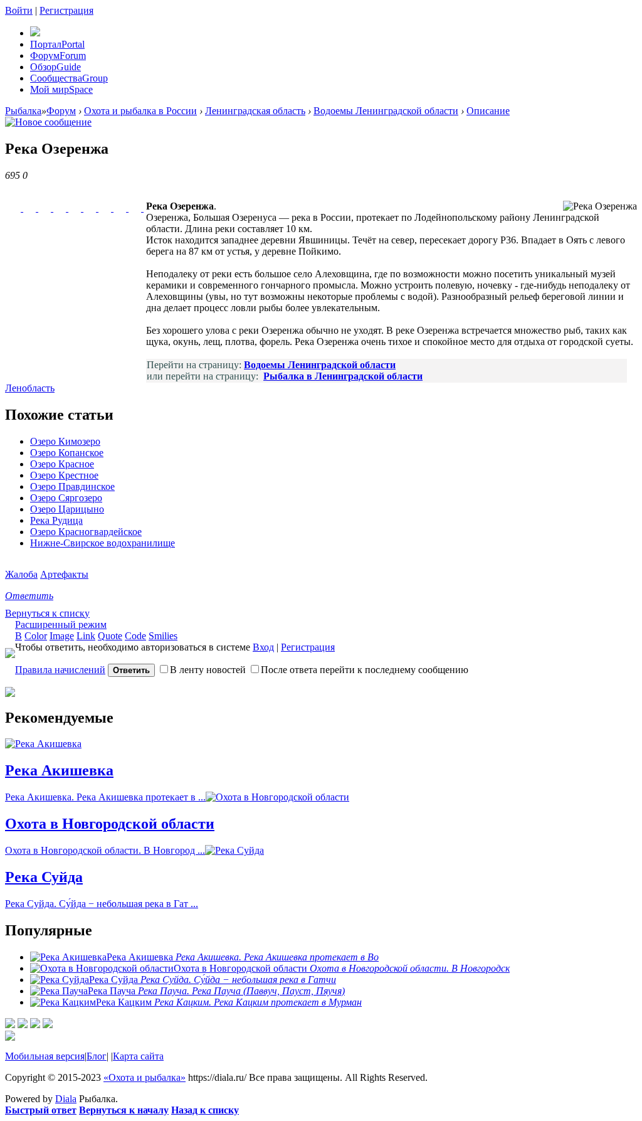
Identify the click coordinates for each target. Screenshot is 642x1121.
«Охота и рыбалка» (144, 1077)
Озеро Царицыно (67, 509)
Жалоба (21, 574)
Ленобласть (30, 388)
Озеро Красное (62, 464)
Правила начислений (60, 669)
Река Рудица (56, 520)
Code (135, 635)
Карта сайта (138, 1056)
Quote (110, 635)
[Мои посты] (10, 1024)
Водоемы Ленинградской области (385, 110)
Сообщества (69, 78)
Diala (65, 1098)
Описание (488, 110)
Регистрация (66, 10)
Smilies (163, 635)
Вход (263, 647)
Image (62, 635)
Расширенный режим (61, 624)
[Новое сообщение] (48, 122)
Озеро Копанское (66, 452)
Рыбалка (23, 110)
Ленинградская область (255, 110)
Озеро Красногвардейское (86, 531)
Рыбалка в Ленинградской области (343, 376)
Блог (97, 1056)
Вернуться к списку (47, 613)
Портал (57, 44)
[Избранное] (23, 1024)
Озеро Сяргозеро (66, 497)
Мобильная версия (45, 1056)
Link (85, 635)
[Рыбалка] (35, 33)
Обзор (55, 66)
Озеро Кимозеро (65, 441)
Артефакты (64, 574)
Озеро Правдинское (72, 486)
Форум (58, 55)
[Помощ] (48, 1024)
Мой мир (61, 89)
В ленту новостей (208, 669)
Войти (19, 10)
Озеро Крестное (64, 475)
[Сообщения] (35, 1024)
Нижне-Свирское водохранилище (102, 543)
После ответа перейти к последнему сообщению (364, 669)
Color (35, 635)
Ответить (29, 595)
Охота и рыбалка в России (140, 110)
